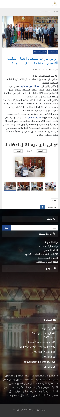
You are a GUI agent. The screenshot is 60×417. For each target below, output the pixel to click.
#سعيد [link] (30, 118)
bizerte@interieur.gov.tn (40, 342)
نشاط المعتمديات (40, 51)
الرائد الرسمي (51, 250)
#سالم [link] (36, 86)
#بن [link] (30, 86)
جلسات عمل (53, 51)
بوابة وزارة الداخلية (48, 246)
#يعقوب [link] (24, 86)
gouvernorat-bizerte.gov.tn (38, 362)
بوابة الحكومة (51, 242)
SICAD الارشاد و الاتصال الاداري (41, 254)
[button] (24, 186)
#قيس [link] (38, 118)
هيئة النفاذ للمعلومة (47, 262)
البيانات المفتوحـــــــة (48, 258)
